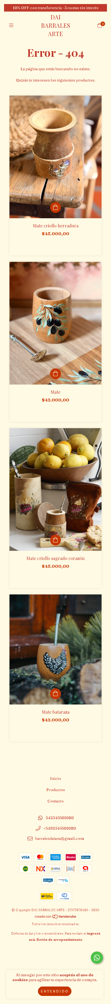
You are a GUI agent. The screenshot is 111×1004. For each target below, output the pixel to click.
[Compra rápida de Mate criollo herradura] (55, 207)
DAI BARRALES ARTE (55, 25)
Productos (55, 789)
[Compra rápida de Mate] (55, 373)
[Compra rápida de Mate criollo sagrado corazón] (55, 540)
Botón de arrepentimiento (59, 940)
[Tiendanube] (55, 918)
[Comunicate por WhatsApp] (97, 958)
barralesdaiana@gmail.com (59, 838)
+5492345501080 (59, 828)
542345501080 (60, 817)
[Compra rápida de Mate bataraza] (55, 693)
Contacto (55, 801)
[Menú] (11, 25)
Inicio (55, 778)
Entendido (55, 991)
